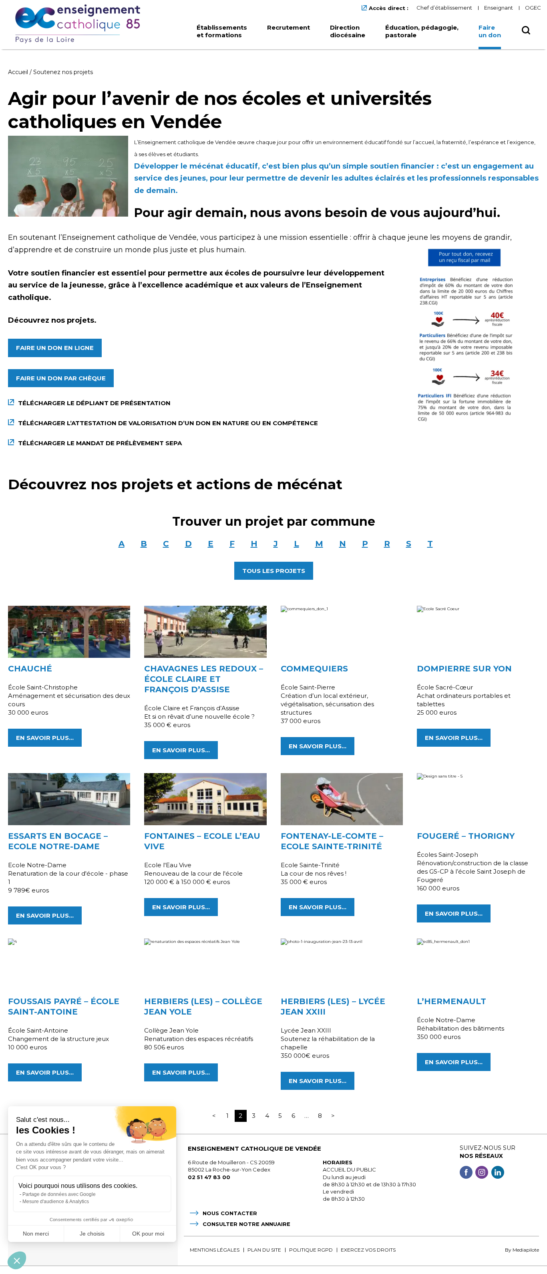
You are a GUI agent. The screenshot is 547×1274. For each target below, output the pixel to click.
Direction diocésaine (347, 31)
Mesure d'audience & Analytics (55, 1201)
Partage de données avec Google (59, 1194)
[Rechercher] (526, 32)
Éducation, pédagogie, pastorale (422, 31)
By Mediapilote (522, 1250)
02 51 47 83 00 (209, 1177)
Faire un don (490, 31)
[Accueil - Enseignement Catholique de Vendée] (80, 24)
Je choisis (92, 1233)
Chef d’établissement (444, 7)
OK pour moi (148, 1233)
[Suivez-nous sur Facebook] (466, 1173)
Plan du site (264, 1250)
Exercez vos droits (368, 1250)
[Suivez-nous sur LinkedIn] (497, 1173)
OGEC (533, 7)
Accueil (18, 72)
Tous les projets (273, 571)
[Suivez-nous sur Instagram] (481, 1173)
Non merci (36, 1233)
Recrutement (288, 27)
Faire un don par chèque (61, 378)
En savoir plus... (45, 737)
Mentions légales (214, 1250)
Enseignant (498, 7)
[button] (16, 1260)
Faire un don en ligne (55, 348)
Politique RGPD (311, 1250)
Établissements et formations (222, 31)
